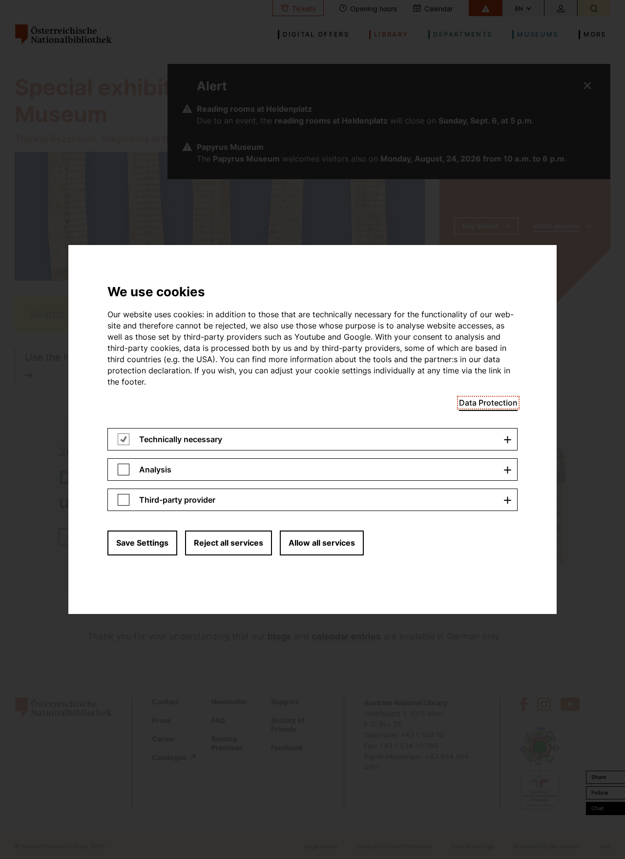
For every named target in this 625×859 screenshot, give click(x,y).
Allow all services (322, 543)
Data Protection (488, 403)
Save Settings (142, 543)
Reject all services (228, 543)
